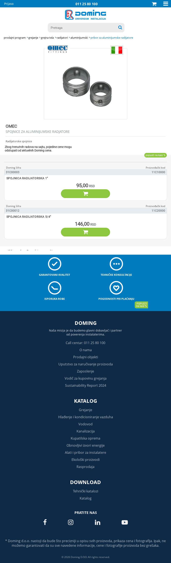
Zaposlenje (85, 371)
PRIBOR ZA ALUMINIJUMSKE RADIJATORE (112, 37)
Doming (86, 322)
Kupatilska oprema (85, 438)
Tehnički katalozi (85, 491)
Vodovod (85, 424)
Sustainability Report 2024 (85, 385)
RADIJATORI (62, 37)
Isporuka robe (54, 299)
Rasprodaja (85, 466)
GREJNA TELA (47, 37)
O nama (85, 350)
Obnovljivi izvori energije (86, 445)
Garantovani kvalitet (54, 275)
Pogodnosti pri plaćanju (116, 299)
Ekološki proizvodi (86, 459)
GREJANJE (33, 37)
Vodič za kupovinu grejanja (86, 378)
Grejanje (85, 410)
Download (85, 482)
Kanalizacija (86, 431)
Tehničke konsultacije (116, 275)
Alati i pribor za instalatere (85, 452)
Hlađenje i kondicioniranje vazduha (85, 417)
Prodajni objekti (85, 357)
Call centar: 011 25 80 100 (85, 343)
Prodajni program (15, 37)
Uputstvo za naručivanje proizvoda (85, 364)
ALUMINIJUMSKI (79, 37)
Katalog (85, 400)
